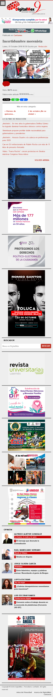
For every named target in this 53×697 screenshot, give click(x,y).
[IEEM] (26, 217)
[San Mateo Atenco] (26, 505)
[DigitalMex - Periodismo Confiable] (26, 8)
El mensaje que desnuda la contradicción (26, 542)
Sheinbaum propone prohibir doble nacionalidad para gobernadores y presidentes (23, 132)
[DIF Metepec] (26, 401)
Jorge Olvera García (25, 563)
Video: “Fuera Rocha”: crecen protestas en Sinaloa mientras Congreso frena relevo (23, 153)
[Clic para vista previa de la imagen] (26, 66)
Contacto (47, 694)
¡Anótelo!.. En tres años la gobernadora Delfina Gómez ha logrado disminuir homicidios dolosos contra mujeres (25, 125)
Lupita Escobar (22, 579)
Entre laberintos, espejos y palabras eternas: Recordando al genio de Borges (31, 571)
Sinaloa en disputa (24, 557)
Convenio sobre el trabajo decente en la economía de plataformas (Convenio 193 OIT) (31, 604)
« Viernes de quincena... (10, 112)
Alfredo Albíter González (28, 534)
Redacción (42, 46)
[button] (6, 83)
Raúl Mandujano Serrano (27, 550)
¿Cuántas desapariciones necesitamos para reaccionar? (31, 587)
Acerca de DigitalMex (42, 692)
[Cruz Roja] (26, 648)
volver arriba (42, 160)
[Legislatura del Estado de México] (26, 183)
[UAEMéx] (26, 368)
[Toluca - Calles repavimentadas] (26, 468)
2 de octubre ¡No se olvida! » (37, 112)
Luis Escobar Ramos (24, 595)
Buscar (46, 346)
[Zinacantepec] (26, 434)
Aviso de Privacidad (24, 692)
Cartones (18, 35)
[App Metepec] (26, 20)
